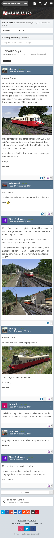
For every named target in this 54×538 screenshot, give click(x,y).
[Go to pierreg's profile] (4, 70)
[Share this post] (50, 72)
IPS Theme (22, 520)
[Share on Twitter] (3, 512)
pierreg (8, 54)
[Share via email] (33, 512)
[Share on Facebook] (7, 512)
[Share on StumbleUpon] (28, 512)
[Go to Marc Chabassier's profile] (4, 220)
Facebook (33, 528)
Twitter (27, 528)
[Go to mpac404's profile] (4, 432)
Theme (27, 523)
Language (16, 523)
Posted (20, 72)
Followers (25, 492)
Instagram (21, 528)
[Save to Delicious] (20, 512)
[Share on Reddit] (24, 512)
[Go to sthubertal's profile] (4, 184)
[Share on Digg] (15, 512)
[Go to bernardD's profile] (4, 405)
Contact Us (37, 523)
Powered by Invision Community (27, 534)
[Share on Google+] (11, 512)
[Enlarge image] (27, 120)
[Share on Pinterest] (37, 512)
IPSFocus (32, 520)
